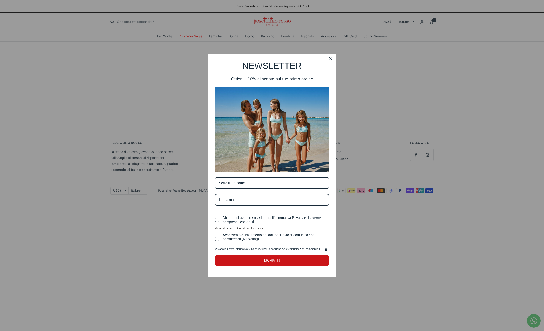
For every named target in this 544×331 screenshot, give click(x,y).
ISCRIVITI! (272, 260)
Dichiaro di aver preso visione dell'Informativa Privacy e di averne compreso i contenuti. (272, 220)
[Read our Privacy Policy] (326, 249)
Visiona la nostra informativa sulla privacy (239, 228)
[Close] (331, 59)
